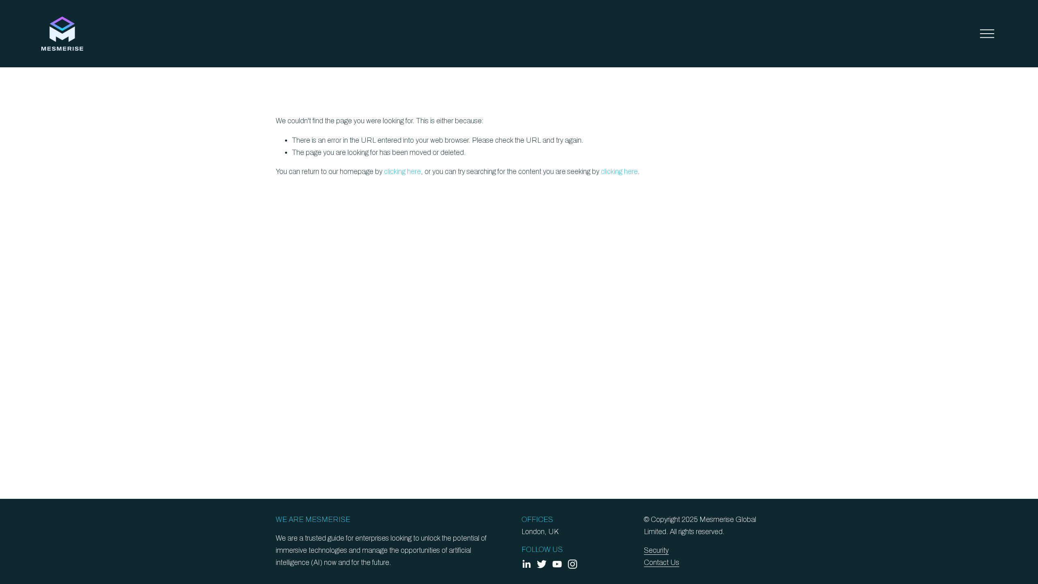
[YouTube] (557, 564)
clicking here (402, 172)
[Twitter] (542, 564)
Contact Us (661, 563)
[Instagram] (572, 564)
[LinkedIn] (526, 564)
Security (656, 550)
